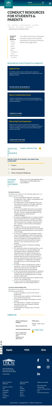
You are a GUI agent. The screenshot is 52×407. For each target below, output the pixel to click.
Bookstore (22, 390)
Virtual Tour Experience (43, 392)
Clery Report (6, 395)
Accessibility (6, 390)
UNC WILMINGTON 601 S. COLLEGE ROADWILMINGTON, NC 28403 (9, 370)
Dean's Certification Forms (14, 51)
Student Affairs (35, 25)
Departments (11, 27)
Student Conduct (29, 27)
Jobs (4, 388)
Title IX (4, 397)
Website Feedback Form (36, 402)
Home (8, 25)
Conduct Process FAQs (12, 42)
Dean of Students (20, 27)
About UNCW (15, 25)
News (21, 387)
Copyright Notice (23, 402)
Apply (9, 349)
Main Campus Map (41, 385)
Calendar (22, 388)
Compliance (5, 392)
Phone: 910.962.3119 (21, 326)
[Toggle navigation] (50, 4)
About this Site (13, 402)
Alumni (21, 394)
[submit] (43, 2)
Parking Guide (40, 387)
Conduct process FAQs (28, 148)
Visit (26, 349)
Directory (22, 395)
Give (43, 349)
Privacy (4, 394)
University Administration (25, 25)
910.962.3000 (6, 374)
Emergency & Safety (8, 387)
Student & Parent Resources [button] (13, 37)
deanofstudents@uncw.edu (23, 329)
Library (21, 392)
